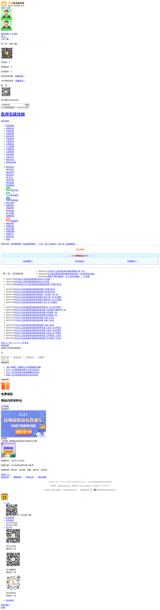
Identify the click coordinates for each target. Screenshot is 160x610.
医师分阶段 (11, 162)
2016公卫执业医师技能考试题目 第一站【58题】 (36, 302)
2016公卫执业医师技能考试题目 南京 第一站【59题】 (38, 297)
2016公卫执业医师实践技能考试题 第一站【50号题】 (38, 307)
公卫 (41, 244)
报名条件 (10, 175)
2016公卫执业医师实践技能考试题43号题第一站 (36, 312)
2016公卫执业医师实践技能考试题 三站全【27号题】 (38, 333)
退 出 (3, 36)
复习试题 (10, 213)
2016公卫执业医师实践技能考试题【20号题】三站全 (38, 338)
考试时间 (10, 180)
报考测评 (14, 195)
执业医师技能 (29, 244)
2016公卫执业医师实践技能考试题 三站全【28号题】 (38, 330)
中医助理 (10, 139)
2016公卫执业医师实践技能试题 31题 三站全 (34, 325)
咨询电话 (10, 520)
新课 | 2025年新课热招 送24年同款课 (22, 375)
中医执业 (10, 131)
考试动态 (10, 167)
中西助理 (10, 149)
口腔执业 (10, 144)
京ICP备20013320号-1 (70, 490)
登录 (3, 8)
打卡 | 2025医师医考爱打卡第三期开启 (22, 370)
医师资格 (10, 126)
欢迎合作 (30, 477)
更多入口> (5, 360)
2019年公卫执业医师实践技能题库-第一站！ (67, 271)
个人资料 (14, 34)
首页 (3, 343)
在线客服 (10, 518)
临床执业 (10, 128)
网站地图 (42, 477)
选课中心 (10, 234)
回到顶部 (5, 605)
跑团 (8, 239)
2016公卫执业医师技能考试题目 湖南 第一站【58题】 (38, 300)
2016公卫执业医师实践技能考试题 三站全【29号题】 (38, 328)
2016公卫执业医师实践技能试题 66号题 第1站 (35, 289)
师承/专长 (10, 160)
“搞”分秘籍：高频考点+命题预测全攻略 (23, 367)
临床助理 (10, 136)
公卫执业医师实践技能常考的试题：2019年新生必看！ (72, 274)
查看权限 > (20, 76)
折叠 (3, 608)
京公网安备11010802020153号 (106, 490)
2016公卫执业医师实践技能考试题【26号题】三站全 (38, 335)
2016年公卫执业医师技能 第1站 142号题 (32, 279)
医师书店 (10, 237)
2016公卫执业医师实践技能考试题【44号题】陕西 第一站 (40, 310)
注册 (8, 8)
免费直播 (10, 216)
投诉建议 (10, 600)
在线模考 (14, 221)
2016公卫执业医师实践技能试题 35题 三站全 (34, 318)
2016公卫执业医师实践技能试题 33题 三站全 (34, 320)
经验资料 (10, 205)
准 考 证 (9, 177)
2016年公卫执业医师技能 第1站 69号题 (32, 282)
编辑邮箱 (17, 477)
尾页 (26, 343)
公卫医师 (10, 147)
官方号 (9, 527)
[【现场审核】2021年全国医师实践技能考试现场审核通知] (23, 437)
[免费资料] (4, 500)
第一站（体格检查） (67, 244)
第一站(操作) (51, 244)
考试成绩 (10, 183)
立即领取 (5, 406)
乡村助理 (10, 154)
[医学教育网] (12, 6)
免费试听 (10, 226)
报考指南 (14, 200)
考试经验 (10, 211)
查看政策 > (20, 81)
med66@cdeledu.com (64, 486)
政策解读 (10, 185)
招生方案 (10, 229)
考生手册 (14, 190)
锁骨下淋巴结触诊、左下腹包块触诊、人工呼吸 (69, 276)
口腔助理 (10, 152)
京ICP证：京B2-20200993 (52, 490)
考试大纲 (10, 203)
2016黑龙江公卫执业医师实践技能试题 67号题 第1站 (38, 284)
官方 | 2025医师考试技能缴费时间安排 (22, 372)
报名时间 (10, 172)
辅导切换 (5, 121)
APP (8, 503)
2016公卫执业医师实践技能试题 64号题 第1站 (35, 292)
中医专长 (10, 157)
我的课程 (5, 34)
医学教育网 (16, 244)
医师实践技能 (13, 114)
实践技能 (10, 133)
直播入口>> (6, 474)
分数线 (41, 357)
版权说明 (5, 477)
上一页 (9, 343)
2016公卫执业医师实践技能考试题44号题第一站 (36, 315)
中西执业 (10, 141)
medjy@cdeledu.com (86, 486)
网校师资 (10, 223)
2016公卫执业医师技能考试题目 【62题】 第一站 (36, 294)
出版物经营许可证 (86, 490)
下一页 (21, 343)
